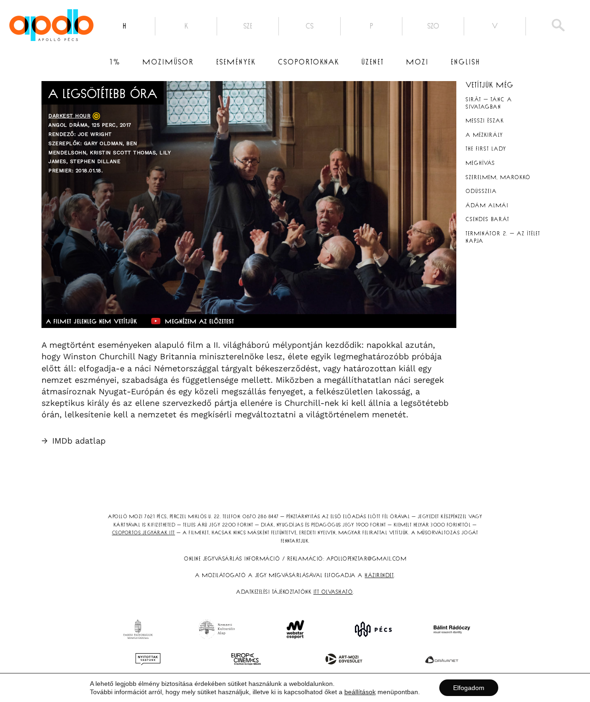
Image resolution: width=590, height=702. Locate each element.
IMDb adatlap (73, 440)
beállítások (360, 692)
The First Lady (486, 149)
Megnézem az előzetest (199, 322)
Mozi (417, 62)
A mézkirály (484, 135)
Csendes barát (487, 219)
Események (236, 62)
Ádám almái (487, 205)
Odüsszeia (481, 191)
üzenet (372, 62)
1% (115, 62)
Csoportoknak (308, 62)
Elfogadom (468, 687)
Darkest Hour (69, 116)
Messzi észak (485, 120)
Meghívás (480, 163)
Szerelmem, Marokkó (498, 177)
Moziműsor (168, 62)
